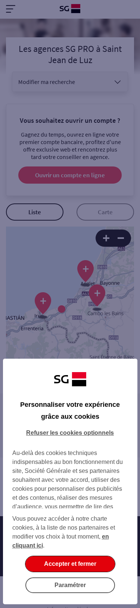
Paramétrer (70, 585)
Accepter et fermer (70, 564)
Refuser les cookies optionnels (70, 433)
